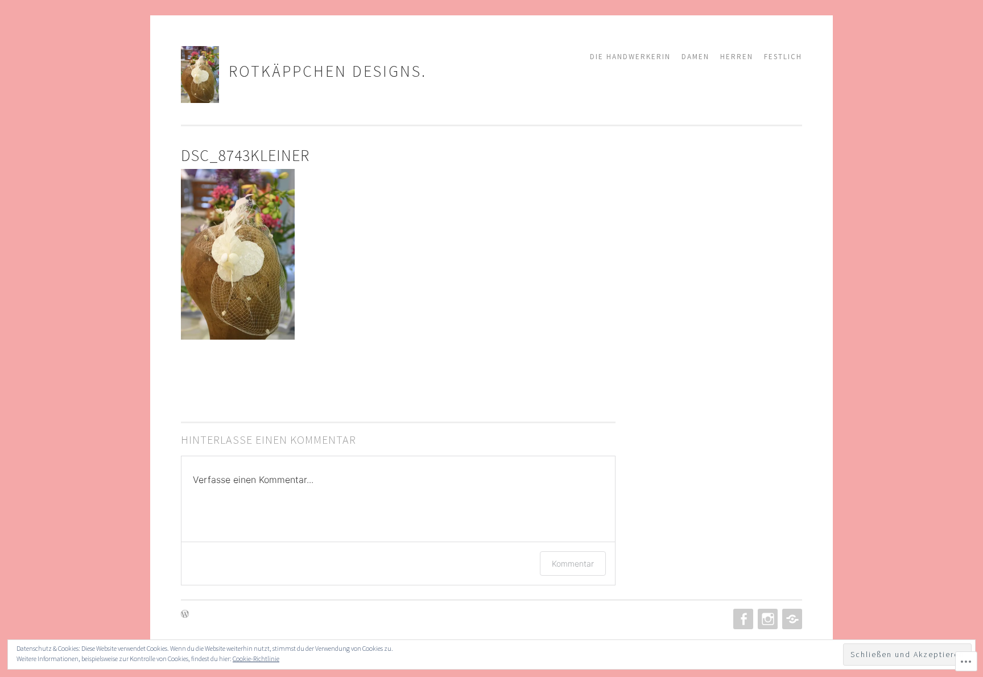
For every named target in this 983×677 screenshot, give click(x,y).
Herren (736, 56)
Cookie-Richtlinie (256, 658)
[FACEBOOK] (742, 619)
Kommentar (573, 563)
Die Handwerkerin (630, 56)
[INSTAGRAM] (766, 619)
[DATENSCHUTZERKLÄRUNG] (791, 619)
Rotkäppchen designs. (328, 71)
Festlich (783, 56)
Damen (695, 56)
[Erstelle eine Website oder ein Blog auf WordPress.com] (185, 615)
